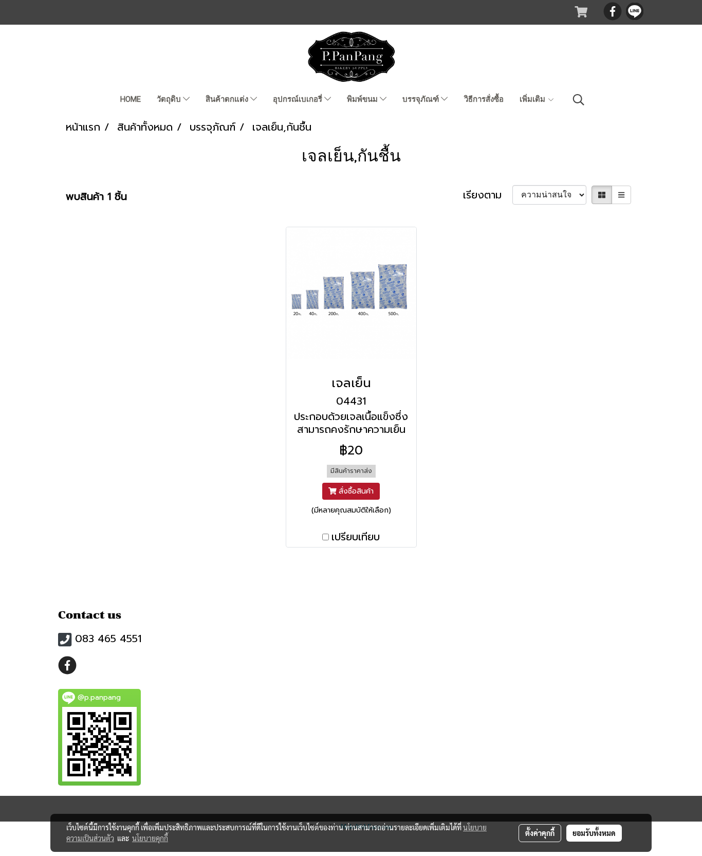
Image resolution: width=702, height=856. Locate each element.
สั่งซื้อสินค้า (355, 491)
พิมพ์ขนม (363, 99)
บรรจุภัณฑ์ (421, 99)
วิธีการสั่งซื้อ (484, 99)
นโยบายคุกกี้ (150, 838)
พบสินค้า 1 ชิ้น (96, 196)
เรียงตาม (487, 195)
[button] (578, 100)
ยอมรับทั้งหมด (594, 832)
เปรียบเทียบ (355, 536)
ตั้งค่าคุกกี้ (540, 832)
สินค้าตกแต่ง (228, 99)
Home (130, 99)
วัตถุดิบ (170, 99)
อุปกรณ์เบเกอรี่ (298, 99)
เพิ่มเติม (533, 99)
